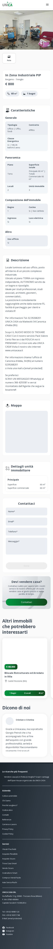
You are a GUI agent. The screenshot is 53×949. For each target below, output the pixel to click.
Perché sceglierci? (9, 805)
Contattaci (26, 602)
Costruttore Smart (9, 873)
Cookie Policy (7, 834)
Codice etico (7, 810)
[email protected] (33, 368)
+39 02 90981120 (12, 912)
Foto (9, 60)
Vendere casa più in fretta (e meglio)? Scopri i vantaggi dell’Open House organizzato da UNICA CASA (26, 779)
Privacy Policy (7, 829)
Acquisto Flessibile (10, 854)
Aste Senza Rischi (9, 882)
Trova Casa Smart (9, 863)
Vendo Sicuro (8, 868)
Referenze (6, 819)
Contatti (5, 815)
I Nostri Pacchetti (9, 849)
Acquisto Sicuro (8, 859)
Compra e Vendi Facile (11, 878)
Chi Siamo (6, 800)
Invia (26, 565)
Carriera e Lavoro (9, 824)
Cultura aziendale (9, 796)
